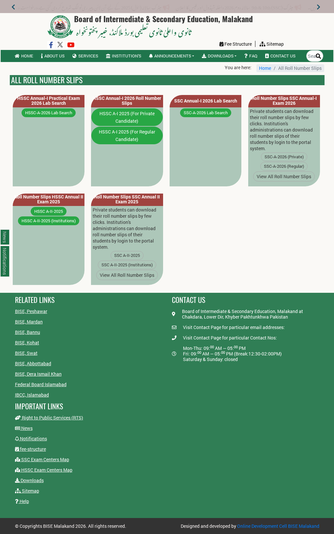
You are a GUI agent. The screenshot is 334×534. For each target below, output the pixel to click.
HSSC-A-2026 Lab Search (48, 112)
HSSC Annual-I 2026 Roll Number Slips (127, 100)
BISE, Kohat (27, 342)
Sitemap (30, 491)
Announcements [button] (172, 56)
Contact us (283, 56)
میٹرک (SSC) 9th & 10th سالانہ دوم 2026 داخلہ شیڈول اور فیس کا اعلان (255, 6)
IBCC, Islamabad (32, 395)
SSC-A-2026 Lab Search (206, 112)
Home (27, 56)
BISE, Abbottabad (33, 363)
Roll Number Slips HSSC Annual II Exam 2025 (48, 199)
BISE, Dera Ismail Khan (38, 374)
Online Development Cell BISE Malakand (278, 526)
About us (54, 56)
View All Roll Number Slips (284, 176)
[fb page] (51, 45)
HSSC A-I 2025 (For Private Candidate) (127, 117)
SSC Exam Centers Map (44, 459)
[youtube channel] (71, 45)
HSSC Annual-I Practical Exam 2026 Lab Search (48, 100)
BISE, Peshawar (31, 311)
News (26, 428)
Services (88, 56)
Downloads (32, 480)
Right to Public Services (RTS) (52, 418)
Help (24, 501)
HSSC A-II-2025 (48, 211)
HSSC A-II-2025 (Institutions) (49, 220)
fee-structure (32, 449)
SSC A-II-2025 (127, 255)
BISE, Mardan (29, 322)
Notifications (33, 438)
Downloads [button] (221, 56)
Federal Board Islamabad (41, 384)
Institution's (126, 56)
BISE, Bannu (27, 332)
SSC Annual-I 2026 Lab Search (205, 100)
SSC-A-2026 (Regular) (284, 166)
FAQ (253, 56)
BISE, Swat (26, 353)
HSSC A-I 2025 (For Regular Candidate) (127, 135)
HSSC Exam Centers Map (46, 470)
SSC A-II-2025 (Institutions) (127, 264)
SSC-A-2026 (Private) (284, 156)
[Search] (318, 56)
